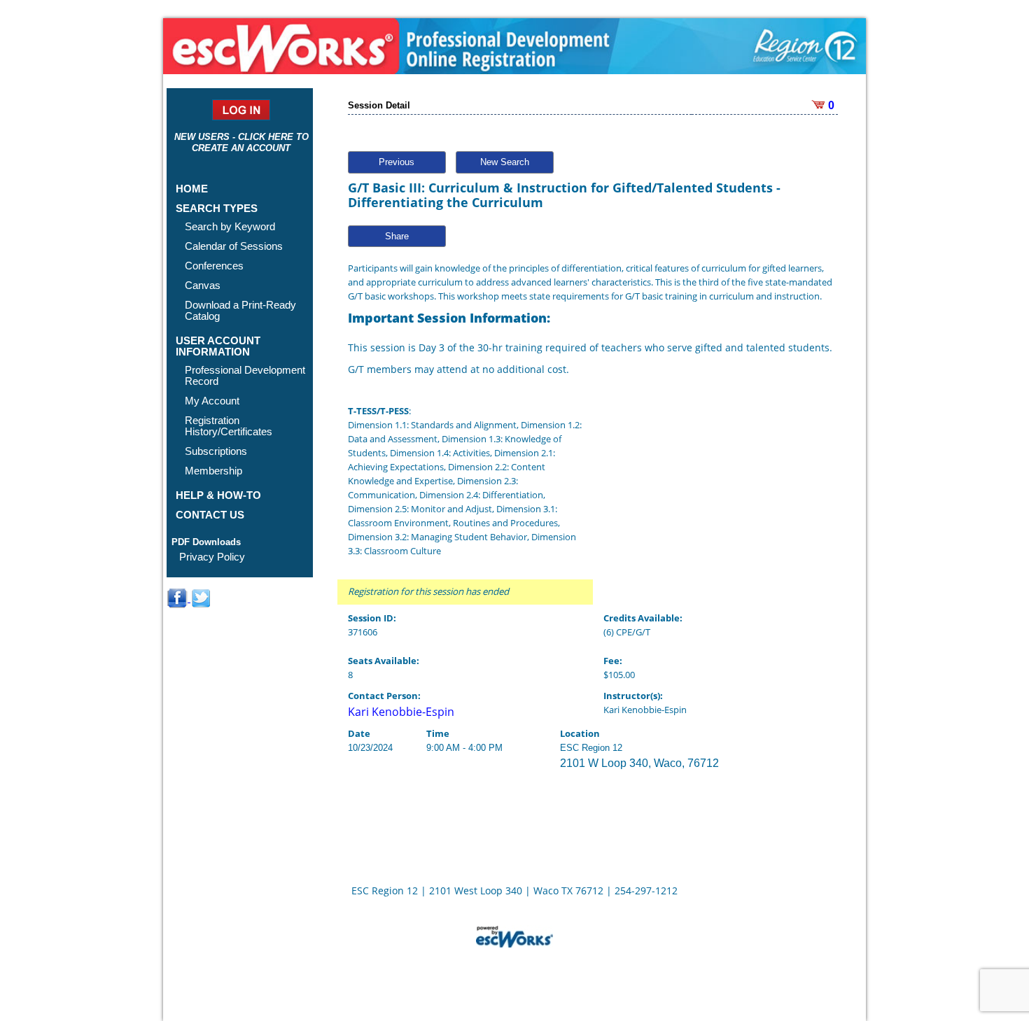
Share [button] (397, 236)
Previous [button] (396, 162)
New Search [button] (504, 162)
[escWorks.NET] (514, 935)
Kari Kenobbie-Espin (401, 711)
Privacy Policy (212, 557)
